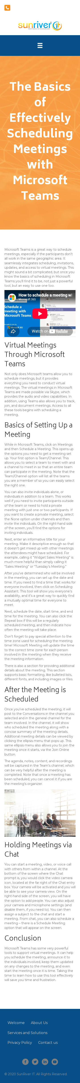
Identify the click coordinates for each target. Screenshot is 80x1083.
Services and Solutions (27, 1033)
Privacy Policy (20, 1042)
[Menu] (40, 45)
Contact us (48, 1042)
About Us (39, 1023)
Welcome (16, 1023)
